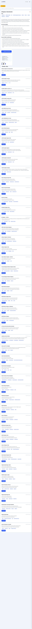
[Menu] (29, 1)
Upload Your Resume (7, 51)
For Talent (26, 1)
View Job (3, 84)
